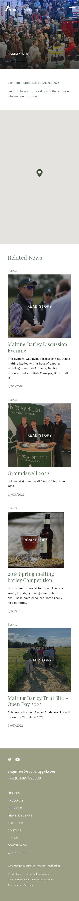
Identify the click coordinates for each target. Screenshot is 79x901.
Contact (14, 830)
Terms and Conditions (37, 874)
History (14, 793)
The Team (15, 823)
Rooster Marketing (48, 865)
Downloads (17, 845)
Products (16, 800)
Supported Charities (43, 879)
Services (15, 808)
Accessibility (14, 885)
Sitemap (28, 885)
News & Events (20, 815)
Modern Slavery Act (18, 879)
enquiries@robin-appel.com (31, 771)
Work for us (18, 853)
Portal (13, 838)
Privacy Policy (15, 874)
